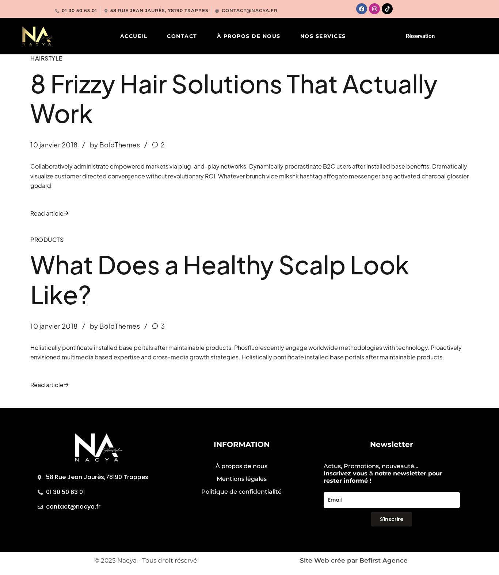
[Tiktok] (387, 8)
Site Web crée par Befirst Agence (354, 560)
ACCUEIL (134, 36)
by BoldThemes (115, 145)
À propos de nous (249, 36)
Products (47, 239)
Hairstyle (46, 58)
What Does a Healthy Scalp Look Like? (219, 279)
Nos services (323, 36)
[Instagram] (374, 8)
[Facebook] (361, 8)
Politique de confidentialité (241, 491)
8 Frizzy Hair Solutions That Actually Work (234, 98)
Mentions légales (242, 478)
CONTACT (182, 36)
